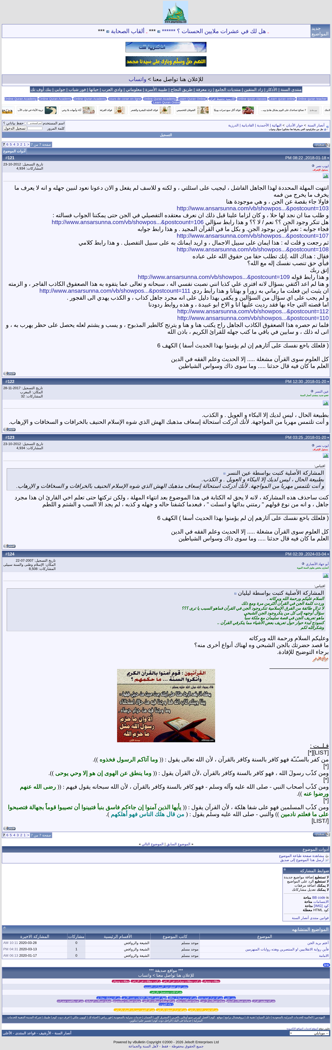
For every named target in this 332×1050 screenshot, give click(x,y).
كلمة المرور (56, 128)
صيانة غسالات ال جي (212, 1001)
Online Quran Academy (55, 99)
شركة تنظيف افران (263, 1001)
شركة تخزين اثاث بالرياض (203, 1009)
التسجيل (166, 135)
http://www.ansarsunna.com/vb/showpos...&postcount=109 (214, 277)
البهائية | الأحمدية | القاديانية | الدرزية (255, 125)
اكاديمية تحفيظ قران (222, 99)
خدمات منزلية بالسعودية (128, 1017)
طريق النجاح (181, 89)
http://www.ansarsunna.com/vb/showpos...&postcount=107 (253, 235)
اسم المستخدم (54, 123)
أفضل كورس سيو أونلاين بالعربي (189, 1017)
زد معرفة (204, 89)
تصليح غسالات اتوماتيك (98, 1001)
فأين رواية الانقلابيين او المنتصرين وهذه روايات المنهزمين (287, 949)
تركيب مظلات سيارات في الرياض (181, 981)
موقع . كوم (216, 1017)
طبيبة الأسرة (156, 89)
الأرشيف (45, 1033)
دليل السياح (263, 1017)
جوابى (60, 89)
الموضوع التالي (153, 844)
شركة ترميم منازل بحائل (182, 997)
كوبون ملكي (79, 1017)
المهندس (320, 1017)
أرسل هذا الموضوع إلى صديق (302, 860)
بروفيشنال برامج (234, 1017)
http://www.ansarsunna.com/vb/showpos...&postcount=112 (253, 311)
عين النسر (322, 391)
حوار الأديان (294, 125)
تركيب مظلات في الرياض (146, 981)
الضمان (148, 1017)
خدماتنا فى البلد (183, 1020)
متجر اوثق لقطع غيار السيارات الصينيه (166, 986)
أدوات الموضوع (14, 151)
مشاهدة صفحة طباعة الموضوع (301, 856)
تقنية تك (250, 1017)
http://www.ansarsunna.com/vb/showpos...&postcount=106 (128, 222)
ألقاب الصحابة (163, 31)
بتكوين (133, 1020)
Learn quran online (282, 99)
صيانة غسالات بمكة (187, 1001)
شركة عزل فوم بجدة (210, 997)
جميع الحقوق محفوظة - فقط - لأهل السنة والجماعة (166, 1046)
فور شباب (77, 89)
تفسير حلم (145, 1020)
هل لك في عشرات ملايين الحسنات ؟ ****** (249, 31)
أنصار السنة (316, 125)
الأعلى (7, 1033)
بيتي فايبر (230, 997)
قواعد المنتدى (25, 1033)
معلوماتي (134, 89)
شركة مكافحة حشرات (70, 1001)
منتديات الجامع (228, 89)
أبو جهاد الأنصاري (317, 564)
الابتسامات (321, 902)
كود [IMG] (321, 906)
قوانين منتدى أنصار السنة (310, 918)
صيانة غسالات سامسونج (126, 1001)
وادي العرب (112, 89)
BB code (318, 897)
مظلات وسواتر (211, 981)
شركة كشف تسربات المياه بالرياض (134, 1009)
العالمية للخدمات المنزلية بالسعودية (292, 1017)
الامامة (324, 956)
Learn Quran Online (192, 99)
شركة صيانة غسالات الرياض (158, 1001)
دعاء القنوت (166, 1004)
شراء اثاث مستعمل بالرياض (166, 992)
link (326, 965)
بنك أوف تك (41, 89)
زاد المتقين (253, 89)
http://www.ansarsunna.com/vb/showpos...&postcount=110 (253, 318)
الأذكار (271, 89)
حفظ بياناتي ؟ (13, 123)
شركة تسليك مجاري (108, 997)
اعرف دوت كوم (61, 1017)
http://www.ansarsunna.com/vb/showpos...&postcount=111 (114, 290)
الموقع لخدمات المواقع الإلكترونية (302, 1028)
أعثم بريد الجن (318, 943)
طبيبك (46, 1017)
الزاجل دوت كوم (162, 1020)
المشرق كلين (161, 1017)
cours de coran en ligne (125, 99)
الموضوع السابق (178, 844)
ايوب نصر (322, 166)
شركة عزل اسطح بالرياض (171, 1009)
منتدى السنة (291, 89)
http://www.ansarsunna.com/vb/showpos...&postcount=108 (253, 249)
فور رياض (106, 1017)
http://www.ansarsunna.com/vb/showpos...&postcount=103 (253, 208)
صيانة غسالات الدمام (238, 1001)
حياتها (94, 89)
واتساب (137, 79)
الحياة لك (93, 1017)
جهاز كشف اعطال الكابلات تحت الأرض (144, 997)
